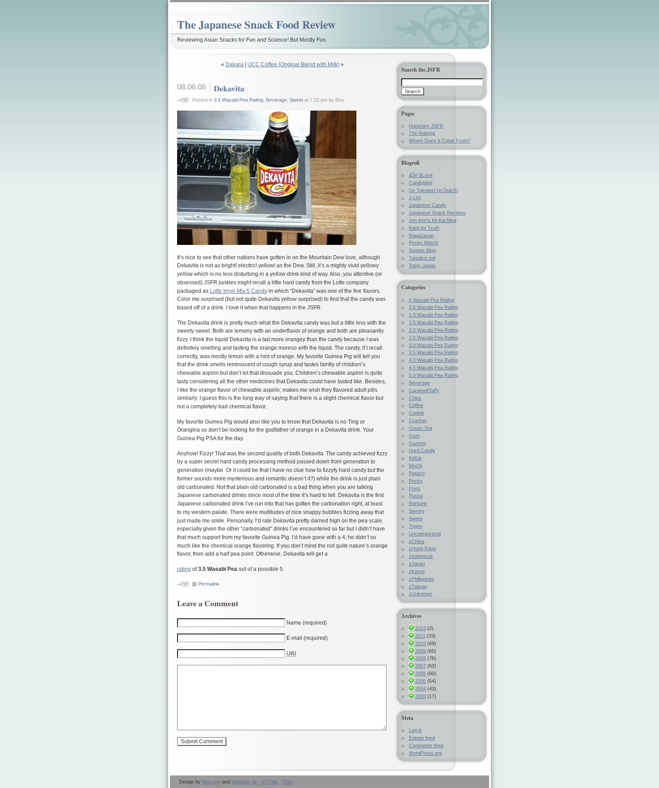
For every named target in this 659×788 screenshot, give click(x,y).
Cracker (418, 420)
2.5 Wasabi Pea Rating (433, 337)
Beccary (211, 781)
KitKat (415, 458)
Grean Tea (420, 428)
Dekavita (229, 88)
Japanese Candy (427, 205)
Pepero (417, 473)
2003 (420, 696)
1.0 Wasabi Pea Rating (433, 314)
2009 (420, 651)
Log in (415, 730)
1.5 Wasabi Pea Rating (433, 322)
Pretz (415, 488)
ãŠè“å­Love (421, 175)
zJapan (417, 563)
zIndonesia (421, 556)
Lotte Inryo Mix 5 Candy (238, 291)
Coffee (416, 405)
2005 (420, 681)
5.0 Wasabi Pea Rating (433, 375)
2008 (420, 658)
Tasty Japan (422, 265)
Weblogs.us (244, 781)
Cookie (416, 412)
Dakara (234, 64)
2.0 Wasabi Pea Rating (433, 330)
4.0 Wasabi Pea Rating (433, 360)
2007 (420, 665)
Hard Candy (422, 450)
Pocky (416, 481)
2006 (420, 673)
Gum (414, 435)
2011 (420, 635)
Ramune (418, 503)
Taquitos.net (422, 258)
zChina (416, 541)
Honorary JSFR (426, 125)
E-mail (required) (307, 638)
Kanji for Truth (424, 228)
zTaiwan (418, 586)
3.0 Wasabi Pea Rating (433, 345)
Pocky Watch (423, 242)
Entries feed (422, 738)
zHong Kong (422, 548)
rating (184, 569)
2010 (420, 643)
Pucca (416, 495)
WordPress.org (425, 753)
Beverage (276, 100)
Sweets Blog (422, 250)
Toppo (415, 526)
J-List (415, 197)
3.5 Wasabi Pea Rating (238, 100)
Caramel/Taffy (424, 390)
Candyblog (420, 182)
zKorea (417, 571)
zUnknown (420, 593)
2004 (420, 688)
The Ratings (422, 133)
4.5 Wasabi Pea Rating (433, 367)
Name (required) (306, 623)
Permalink (209, 584)
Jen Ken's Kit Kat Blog (432, 220)
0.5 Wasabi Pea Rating (433, 307)
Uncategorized (425, 533)
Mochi (415, 465)
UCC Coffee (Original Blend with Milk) (293, 64)
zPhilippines (421, 579)
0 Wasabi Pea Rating (431, 300)
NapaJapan (421, 235)
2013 (420, 628)
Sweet (296, 100)
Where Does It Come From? (439, 140)
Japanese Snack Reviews (437, 212)
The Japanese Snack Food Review (256, 24)
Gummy (417, 443)
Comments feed (426, 745)
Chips (415, 398)
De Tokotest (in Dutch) (433, 190)
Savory (417, 511)
